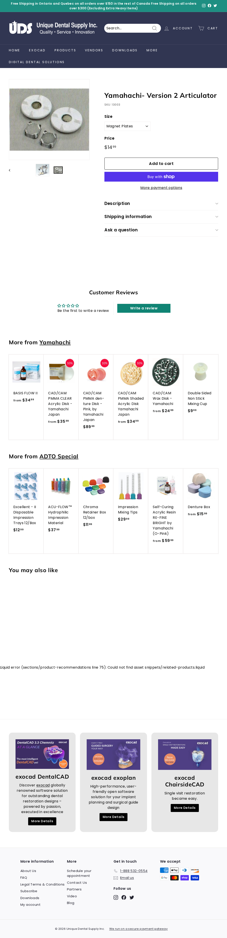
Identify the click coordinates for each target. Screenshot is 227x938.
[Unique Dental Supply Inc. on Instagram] (116, 897)
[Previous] (11, 170)
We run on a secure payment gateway (138, 929)
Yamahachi (55, 342)
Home (14, 50)
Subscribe (28, 891)
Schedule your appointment (79, 873)
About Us (28, 870)
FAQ (23, 877)
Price (109, 138)
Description (117, 203)
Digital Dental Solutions (37, 62)
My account (30, 904)
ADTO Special (58, 456)
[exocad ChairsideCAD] (184, 754)
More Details (42, 821)
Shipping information (128, 217)
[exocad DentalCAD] (42, 754)
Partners (74, 889)
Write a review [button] (144, 308)
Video (72, 896)
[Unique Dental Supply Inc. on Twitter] (131, 897)
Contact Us (77, 882)
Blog (70, 902)
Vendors (94, 50)
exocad (37, 50)
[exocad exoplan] (113, 754)
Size (108, 116)
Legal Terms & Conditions (42, 884)
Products (65, 50)
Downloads (125, 50)
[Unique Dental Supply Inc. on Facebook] (123, 897)
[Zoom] (49, 119)
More (152, 50)
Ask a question (121, 230)
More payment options (161, 187)
